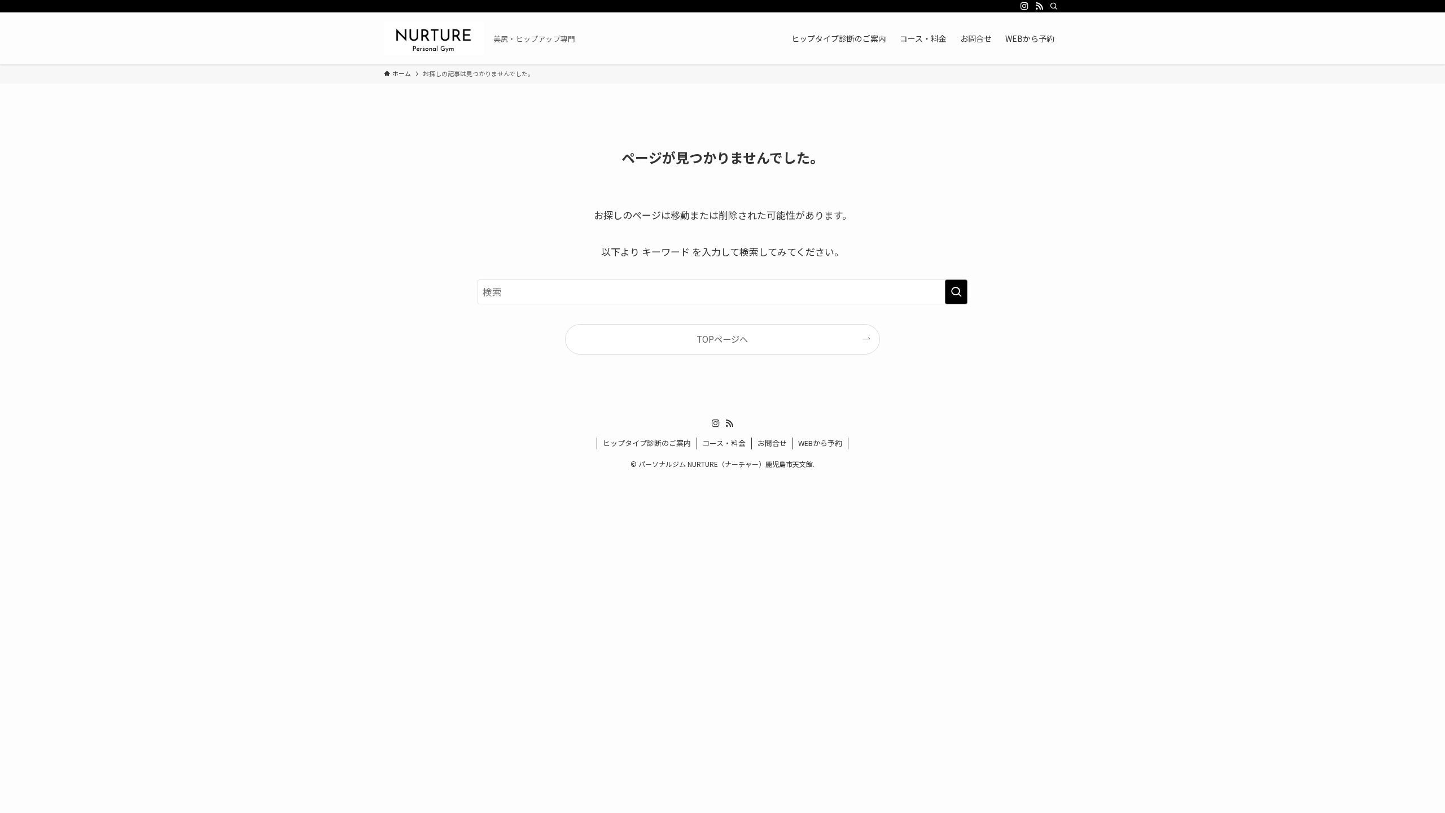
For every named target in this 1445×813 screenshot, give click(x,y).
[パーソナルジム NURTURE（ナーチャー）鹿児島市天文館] (434, 38)
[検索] (1053, 6)
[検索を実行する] (956, 291)
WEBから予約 (820, 443)
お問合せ (772, 443)
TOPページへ (722, 339)
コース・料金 (724, 443)
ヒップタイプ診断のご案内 (647, 443)
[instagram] (1024, 6)
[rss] (1039, 6)
